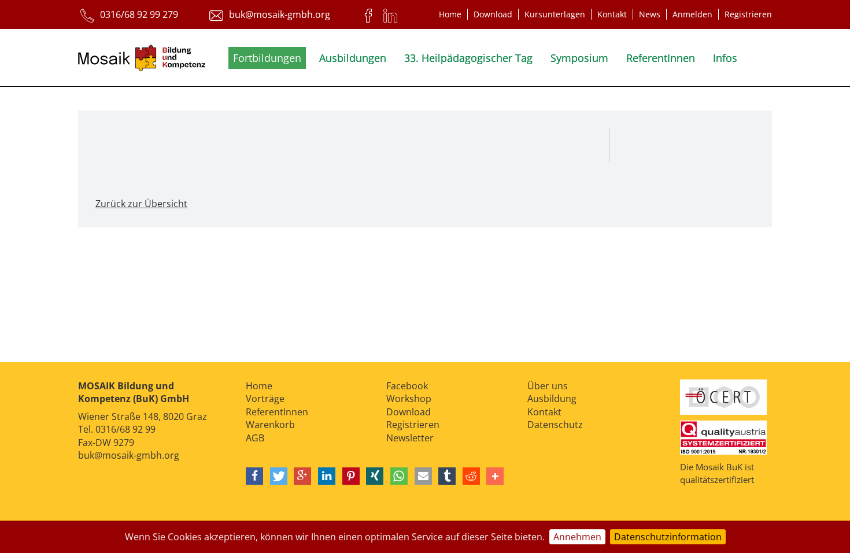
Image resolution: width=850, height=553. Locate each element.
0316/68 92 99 (125, 429)
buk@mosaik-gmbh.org (128, 455)
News (649, 14)
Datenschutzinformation (668, 536)
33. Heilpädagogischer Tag (468, 57)
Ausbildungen (352, 57)
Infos (725, 57)
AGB (255, 438)
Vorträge (265, 398)
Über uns (547, 385)
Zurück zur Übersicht (141, 203)
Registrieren (748, 14)
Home (450, 14)
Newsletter (410, 438)
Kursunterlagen (554, 14)
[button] (254, 476)
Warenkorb (270, 424)
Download (493, 14)
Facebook (407, 385)
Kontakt (612, 14)
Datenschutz (555, 424)
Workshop (408, 398)
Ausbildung (551, 398)
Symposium (579, 57)
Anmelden (692, 14)
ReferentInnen (660, 57)
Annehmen (577, 536)
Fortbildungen (267, 58)
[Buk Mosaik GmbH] (141, 60)
